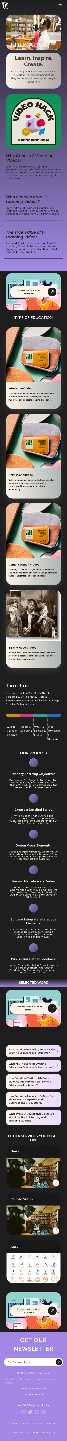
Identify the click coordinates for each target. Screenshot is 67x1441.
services (37, 1423)
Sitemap (8, 1382)
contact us (49, 1432)
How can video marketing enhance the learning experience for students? (32, 1051)
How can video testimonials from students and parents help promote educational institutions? (30, 1082)
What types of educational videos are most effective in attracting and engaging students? (31, 1117)
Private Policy (11, 1379)
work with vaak (20, 1432)
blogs (36, 1432)
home (15, 1423)
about (25, 1423)
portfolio (51, 1423)
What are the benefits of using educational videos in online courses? (31, 1065)
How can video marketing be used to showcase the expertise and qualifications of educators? (31, 1099)
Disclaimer (25, 1379)
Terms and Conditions (45, 1379)
